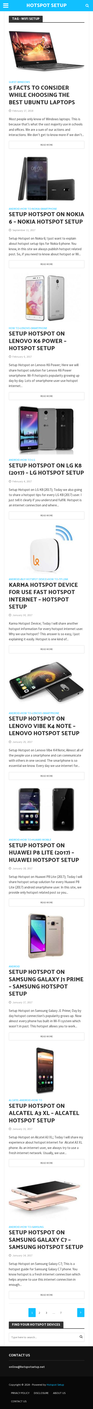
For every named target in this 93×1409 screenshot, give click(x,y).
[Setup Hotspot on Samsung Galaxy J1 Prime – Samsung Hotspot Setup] (46, 936)
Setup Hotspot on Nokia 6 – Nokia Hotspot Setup (46, 218)
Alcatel (14, 1100)
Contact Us (18, 1401)
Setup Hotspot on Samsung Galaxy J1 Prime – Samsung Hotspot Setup (46, 983)
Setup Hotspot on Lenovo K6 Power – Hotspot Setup (37, 341)
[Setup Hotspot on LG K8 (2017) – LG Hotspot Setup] (46, 429)
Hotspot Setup (55, 1384)
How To (26, 208)
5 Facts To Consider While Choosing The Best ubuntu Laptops (42, 95)
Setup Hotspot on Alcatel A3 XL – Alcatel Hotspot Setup (44, 1113)
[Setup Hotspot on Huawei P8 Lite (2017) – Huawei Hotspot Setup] (46, 809)
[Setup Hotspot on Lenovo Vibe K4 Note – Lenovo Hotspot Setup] (46, 682)
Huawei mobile (41, 839)
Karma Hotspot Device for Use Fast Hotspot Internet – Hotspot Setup (43, 596)
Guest (13, 82)
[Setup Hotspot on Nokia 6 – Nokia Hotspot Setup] (46, 178)
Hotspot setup (46, 6)
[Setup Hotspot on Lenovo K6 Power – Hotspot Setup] (46, 297)
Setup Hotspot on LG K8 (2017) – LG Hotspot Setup (46, 469)
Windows (24, 82)
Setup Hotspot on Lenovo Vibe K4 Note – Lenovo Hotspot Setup (44, 726)
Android (14, 208)
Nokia (36, 208)
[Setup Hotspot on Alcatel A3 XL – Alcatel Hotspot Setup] (46, 1069)
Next (80, 1312)
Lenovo (25, 328)
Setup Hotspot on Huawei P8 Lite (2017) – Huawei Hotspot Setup (44, 853)
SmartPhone (49, 208)
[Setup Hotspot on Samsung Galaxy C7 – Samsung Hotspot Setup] (46, 1196)
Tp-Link (63, 579)
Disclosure (41, 1393)
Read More (46, 144)
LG (33, 460)
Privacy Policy (20, 1393)
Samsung (38, 1227)
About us (59, 1393)
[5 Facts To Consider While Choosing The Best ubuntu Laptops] (46, 51)
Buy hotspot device (34, 579)
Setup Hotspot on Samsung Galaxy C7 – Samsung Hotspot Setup (46, 1240)
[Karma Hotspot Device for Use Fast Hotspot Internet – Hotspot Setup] (46, 548)
